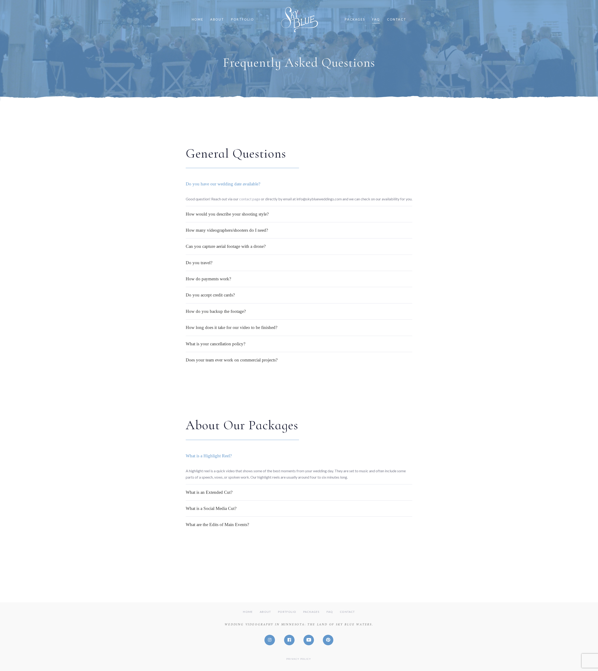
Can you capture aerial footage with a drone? (226, 246)
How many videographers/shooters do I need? (227, 230)
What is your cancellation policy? (215, 343)
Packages (311, 611)
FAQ (330, 611)
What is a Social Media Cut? (211, 508)
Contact (347, 611)
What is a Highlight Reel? (209, 455)
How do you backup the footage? (216, 311)
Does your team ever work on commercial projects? (232, 359)
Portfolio (287, 611)
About (265, 611)
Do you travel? (199, 262)
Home (248, 611)
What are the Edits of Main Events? (217, 524)
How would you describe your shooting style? (227, 214)
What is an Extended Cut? (209, 492)
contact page (249, 199)
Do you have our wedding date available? (223, 183)
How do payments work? (208, 278)
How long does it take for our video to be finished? (231, 327)
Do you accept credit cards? (210, 294)
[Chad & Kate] (311, 658)
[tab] (299, 184)
